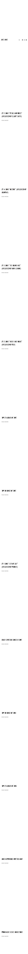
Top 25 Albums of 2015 (9, 418)
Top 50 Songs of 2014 (9, 713)
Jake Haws (4, 40)
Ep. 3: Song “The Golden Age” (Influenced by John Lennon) (11, 267)
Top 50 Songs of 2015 (9, 491)
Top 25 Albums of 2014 (9, 786)
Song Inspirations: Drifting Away (12, 859)
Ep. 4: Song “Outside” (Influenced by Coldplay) (14, 191)
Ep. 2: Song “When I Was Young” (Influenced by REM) (12, 343)
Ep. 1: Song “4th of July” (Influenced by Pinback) (10, 565)
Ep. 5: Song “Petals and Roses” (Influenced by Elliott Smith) (12, 114)
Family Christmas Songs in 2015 (12, 640)
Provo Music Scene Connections (12, 932)
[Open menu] (19, 40)
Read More (5, 120)
